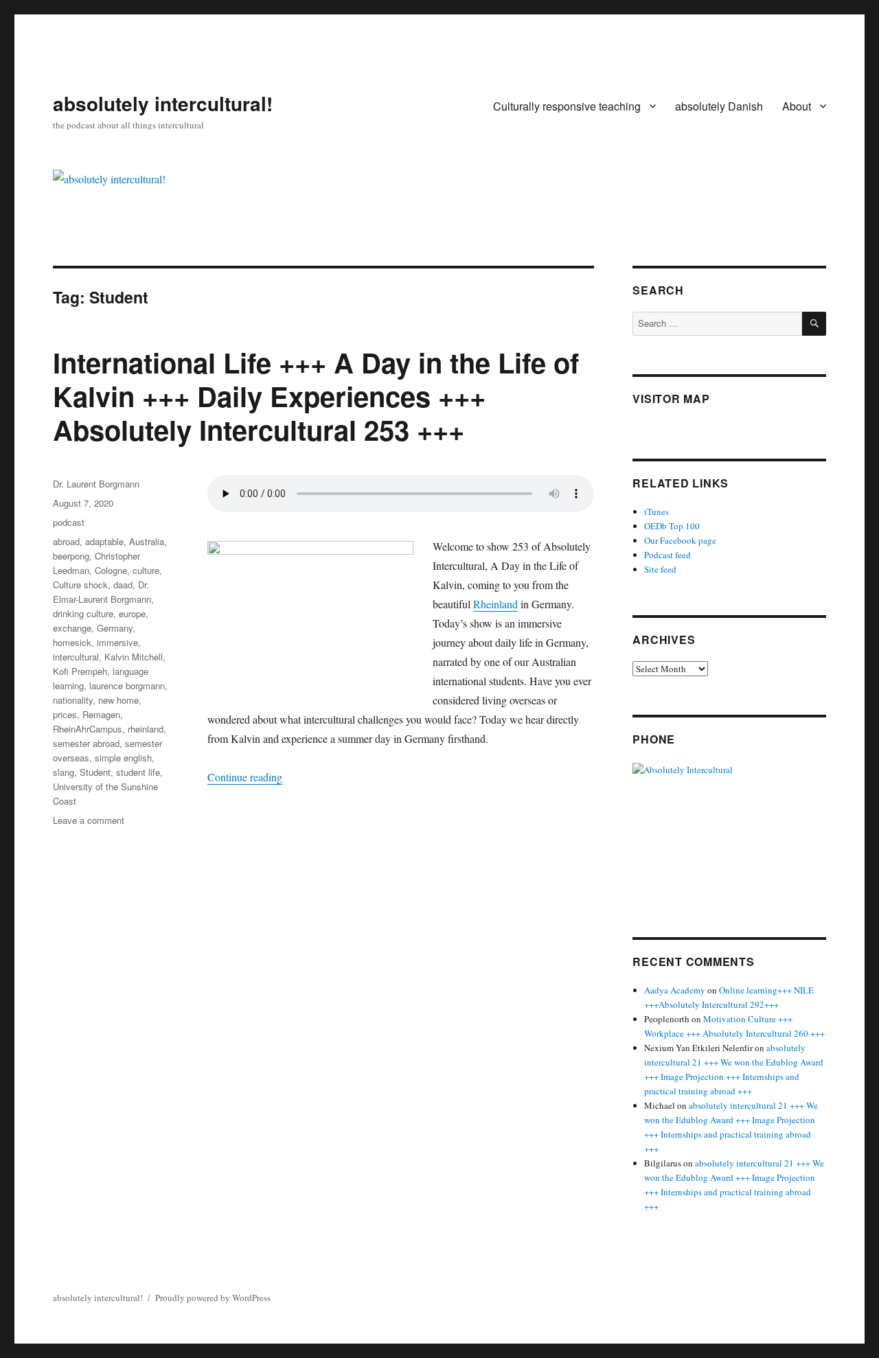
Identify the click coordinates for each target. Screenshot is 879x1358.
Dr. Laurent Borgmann (96, 483)
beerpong (71, 555)
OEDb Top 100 (672, 526)
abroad (66, 541)
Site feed (660, 569)
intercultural (76, 656)
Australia (146, 541)
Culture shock (80, 584)
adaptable (104, 541)
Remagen (101, 714)
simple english (123, 757)
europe (132, 613)
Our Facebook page (680, 540)
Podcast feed (667, 555)
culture (146, 570)
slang (63, 772)
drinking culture (83, 613)
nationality (73, 699)
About (796, 106)
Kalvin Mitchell (133, 656)
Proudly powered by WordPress (213, 1297)
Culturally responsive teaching (567, 106)
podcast (68, 522)
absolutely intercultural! (163, 103)
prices (65, 714)
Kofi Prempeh (80, 671)
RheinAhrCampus (87, 728)
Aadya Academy (674, 990)
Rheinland (495, 604)
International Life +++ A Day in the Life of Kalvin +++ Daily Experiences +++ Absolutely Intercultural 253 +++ (316, 396)
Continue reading (244, 777)
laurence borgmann (127, 685)
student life (138, 772)
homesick (72, 642)
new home (118, 699)
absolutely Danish (719, 106)
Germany (115, 627)
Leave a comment (88, 820)
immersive (117, 642)
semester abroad (86, 743)
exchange (72, 627)
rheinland (145, 728)
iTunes (656, 511)
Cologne (111, 570)
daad (123, 584)
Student (95, 772)
